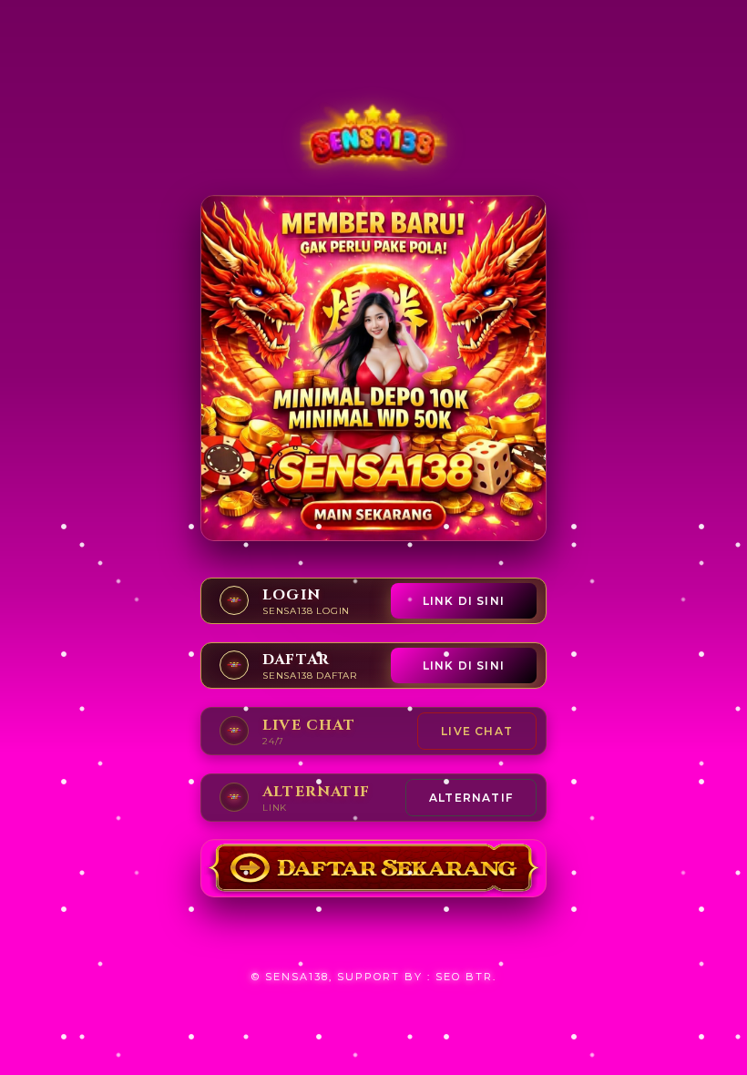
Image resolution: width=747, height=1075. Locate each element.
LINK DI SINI (464, 601)
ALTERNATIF (471, 797)
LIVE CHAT (477, 731)
